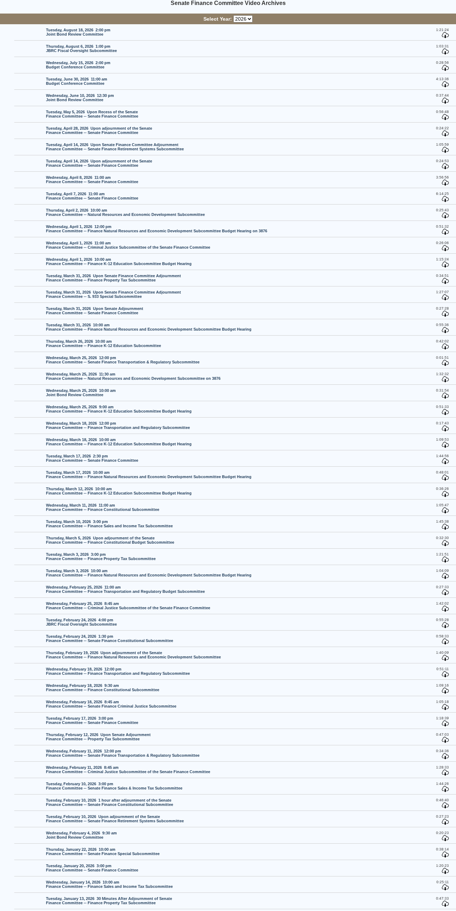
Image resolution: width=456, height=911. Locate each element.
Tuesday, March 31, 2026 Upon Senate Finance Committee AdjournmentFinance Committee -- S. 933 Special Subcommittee (113, 294)
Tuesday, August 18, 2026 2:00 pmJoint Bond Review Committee (78, 32)
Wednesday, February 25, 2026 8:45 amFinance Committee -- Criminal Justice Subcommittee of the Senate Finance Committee (128, 605)
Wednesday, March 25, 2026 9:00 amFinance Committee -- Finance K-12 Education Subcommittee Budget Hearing (119, 409)
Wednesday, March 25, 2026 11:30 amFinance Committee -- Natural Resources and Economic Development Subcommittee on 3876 (133, 376)
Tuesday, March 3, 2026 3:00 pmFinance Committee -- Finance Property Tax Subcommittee (101, 556)
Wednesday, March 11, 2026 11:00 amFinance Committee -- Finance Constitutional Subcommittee (102, 507)
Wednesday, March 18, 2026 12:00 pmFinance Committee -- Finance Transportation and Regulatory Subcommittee (118, 425)
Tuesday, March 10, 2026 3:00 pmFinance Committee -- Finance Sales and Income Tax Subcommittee (109, 523)
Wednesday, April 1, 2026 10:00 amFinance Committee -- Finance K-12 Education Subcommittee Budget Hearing (119, 261)
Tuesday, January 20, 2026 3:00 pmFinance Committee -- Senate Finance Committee (92, 868)
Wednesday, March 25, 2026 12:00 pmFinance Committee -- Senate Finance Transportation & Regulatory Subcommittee (123, 360)
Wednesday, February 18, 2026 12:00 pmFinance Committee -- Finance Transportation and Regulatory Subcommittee (118, 671)
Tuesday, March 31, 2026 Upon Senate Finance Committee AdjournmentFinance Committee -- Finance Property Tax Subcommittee (113, 278)
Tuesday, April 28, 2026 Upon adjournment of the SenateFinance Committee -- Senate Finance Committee (99, 130)
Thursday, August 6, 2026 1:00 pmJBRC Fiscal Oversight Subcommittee (81, 48)
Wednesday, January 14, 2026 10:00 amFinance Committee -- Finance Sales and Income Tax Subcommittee (109, 884)
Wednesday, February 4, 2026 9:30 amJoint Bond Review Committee (81, 835)
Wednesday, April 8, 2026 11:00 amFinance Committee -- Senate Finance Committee (92, 179)
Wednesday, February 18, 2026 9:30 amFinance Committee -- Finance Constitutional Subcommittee (102, 687)
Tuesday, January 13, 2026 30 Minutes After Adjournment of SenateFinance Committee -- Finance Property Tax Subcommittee (109, 900)
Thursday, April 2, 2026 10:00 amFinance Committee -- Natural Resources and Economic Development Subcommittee (125, 212)
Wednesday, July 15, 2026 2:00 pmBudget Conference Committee (78, 65)
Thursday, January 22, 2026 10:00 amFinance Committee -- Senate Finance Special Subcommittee (103, 851)
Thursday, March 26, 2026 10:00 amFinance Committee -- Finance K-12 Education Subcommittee (103, 343)
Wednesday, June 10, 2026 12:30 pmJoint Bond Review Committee (80, 97)
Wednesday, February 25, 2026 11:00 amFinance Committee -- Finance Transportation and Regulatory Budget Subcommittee (125, 589)
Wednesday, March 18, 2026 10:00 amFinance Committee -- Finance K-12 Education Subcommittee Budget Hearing (119, 442)
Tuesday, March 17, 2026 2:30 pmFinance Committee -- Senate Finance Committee (92, 458)
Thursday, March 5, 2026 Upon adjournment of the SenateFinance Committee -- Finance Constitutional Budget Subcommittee (110, 540)
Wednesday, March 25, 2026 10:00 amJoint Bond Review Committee (81, 392)
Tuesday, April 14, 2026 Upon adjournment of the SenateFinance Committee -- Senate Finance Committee (99, 163)
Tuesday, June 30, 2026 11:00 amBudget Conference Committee (76, 81)
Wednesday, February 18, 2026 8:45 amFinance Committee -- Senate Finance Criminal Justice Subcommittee (111, 704)
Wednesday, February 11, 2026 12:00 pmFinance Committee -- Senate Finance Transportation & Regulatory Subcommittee (123, 753)
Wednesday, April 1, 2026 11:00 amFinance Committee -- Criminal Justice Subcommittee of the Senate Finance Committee (128, 245)
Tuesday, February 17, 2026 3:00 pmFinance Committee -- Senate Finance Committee (92, 720)
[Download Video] (445, 37)
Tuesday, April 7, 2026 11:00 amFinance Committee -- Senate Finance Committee (92, 196)
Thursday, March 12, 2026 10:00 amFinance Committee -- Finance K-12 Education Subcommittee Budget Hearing (119, 491)
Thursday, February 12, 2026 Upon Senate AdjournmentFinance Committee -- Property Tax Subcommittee (98, 737)
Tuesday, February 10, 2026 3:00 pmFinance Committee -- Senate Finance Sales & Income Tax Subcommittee (114, 786)
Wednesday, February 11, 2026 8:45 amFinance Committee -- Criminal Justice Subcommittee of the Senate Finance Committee (128, 769)
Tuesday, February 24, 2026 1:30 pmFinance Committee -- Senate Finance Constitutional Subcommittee (109, 638)
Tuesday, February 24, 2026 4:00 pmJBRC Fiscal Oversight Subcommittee (81, 622)
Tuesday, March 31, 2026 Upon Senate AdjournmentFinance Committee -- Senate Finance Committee (94, 310)
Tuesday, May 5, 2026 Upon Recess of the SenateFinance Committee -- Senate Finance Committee (92, 114)
